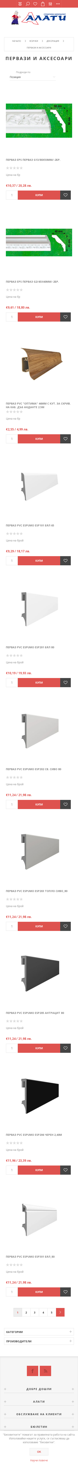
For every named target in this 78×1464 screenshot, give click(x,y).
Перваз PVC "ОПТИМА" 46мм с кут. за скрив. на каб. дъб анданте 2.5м (38, 405)
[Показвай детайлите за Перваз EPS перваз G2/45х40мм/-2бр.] (39, 242)
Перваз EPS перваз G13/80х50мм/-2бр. (33, 160)
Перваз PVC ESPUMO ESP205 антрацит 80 (35, 1013)
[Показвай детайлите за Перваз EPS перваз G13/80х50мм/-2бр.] (39, 120)
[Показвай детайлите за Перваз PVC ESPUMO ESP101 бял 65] (39, 486)
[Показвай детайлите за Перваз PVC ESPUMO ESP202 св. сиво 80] (39, 730)
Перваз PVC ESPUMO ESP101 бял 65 (30, 525)
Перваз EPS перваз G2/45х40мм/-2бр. (32, 281)
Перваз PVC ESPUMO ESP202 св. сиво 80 (33, 769)
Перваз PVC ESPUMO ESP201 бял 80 (30, 647)
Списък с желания (35, 4)
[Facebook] (32, 1371)
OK (39, 1451)
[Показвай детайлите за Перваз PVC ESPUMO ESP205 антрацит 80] (39, 973)
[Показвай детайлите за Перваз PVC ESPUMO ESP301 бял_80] (39, 1217)
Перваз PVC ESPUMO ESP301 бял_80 (30, 1256)
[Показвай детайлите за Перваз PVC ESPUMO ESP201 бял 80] (39, 608)
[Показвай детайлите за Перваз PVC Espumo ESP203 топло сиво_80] (39, 852)
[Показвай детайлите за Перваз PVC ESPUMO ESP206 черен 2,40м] (39, 1095)
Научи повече (39, 1460)
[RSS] (45, 1371)
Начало (16, 40)
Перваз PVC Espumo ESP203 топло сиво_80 (36, 891)
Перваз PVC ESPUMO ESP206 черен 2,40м (34, 1135)
